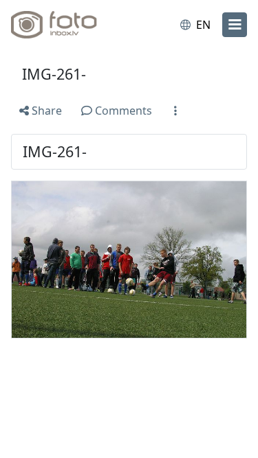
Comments (122, 110)
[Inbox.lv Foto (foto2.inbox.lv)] (67, 24)
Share (45, 110)
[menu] (234, 24)
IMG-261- (54, 74)
